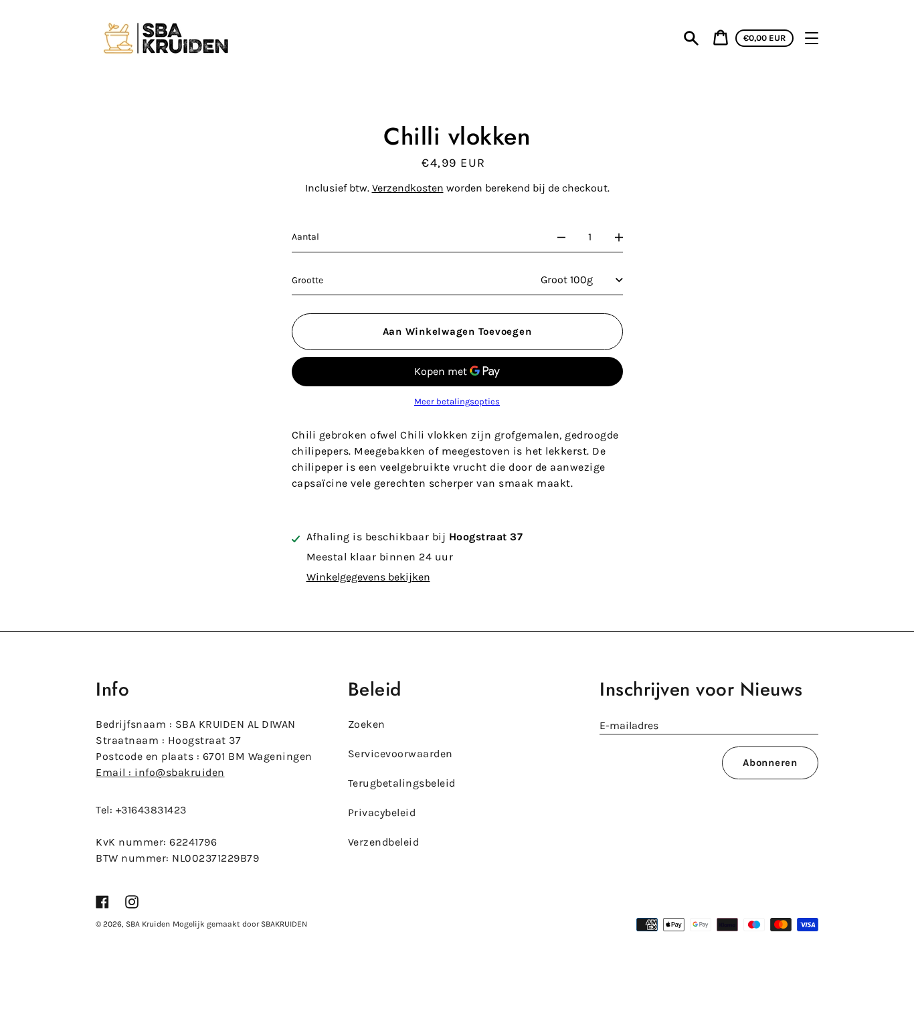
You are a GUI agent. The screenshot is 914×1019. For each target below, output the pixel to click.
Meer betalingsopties (457, 401)
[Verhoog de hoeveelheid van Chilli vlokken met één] (619, 237)
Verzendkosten (408, 187)
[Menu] (811, 38)
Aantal (305, 236)
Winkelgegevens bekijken (368, 576)
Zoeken (366, 724)
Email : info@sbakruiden (160, 772)
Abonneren (770, 763)
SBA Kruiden (148, 924)
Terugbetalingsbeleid (402, 783)
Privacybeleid (382, 812)
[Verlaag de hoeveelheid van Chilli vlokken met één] (561, 237)
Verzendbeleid (384, 842)
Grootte (307, 280)
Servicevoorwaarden (400, 753)
